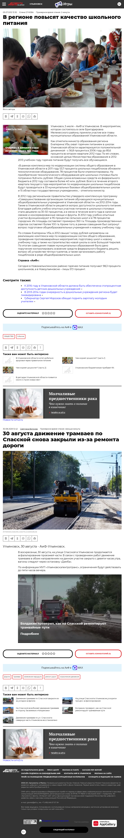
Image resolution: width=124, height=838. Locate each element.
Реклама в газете (70, 770)
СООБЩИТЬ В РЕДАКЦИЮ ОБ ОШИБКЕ (104, 777)
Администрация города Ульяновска (20, 531)
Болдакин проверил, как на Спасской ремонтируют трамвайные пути (63, 625)
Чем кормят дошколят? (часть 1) (90, 358)
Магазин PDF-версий (92, 770)
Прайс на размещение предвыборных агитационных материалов (53, 777)
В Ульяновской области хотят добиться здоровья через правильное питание (34, 359)
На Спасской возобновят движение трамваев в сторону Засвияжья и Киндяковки (37, 709)
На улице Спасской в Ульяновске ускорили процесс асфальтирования (96, 699)
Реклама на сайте (103, 773)
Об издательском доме (32, 770)
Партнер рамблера (81, 822)
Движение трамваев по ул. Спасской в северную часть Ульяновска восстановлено (36, 719)
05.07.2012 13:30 (10, 12)
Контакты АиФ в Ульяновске (77, 773)
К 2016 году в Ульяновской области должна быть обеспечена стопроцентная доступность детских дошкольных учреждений (71, 287)
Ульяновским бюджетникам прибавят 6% (94, 368)
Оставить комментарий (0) (98, 313)
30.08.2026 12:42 (10, 429)
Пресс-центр (53, 770)
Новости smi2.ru (13, 419)
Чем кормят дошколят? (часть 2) (31, 368)
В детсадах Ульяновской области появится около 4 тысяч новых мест (36, 378)
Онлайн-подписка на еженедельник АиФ (40, 773)
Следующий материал (63, 830)
